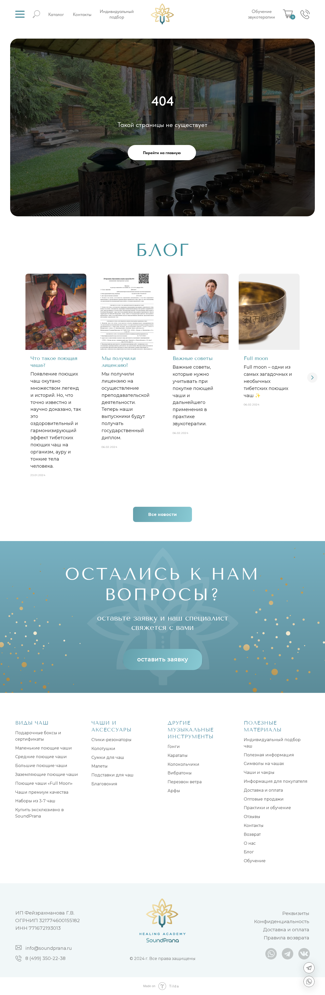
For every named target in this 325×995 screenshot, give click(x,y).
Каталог (56, 14)
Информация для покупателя (275, 781)
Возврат (252, 834)
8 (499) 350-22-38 (45, 958)
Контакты (82, 14)
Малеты (99, 766)
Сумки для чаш (107, 757)
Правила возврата (286, 938)
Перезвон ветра (185, 781)
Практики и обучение (267, 807)
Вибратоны (180, 773)
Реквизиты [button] (295, 913)
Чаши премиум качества (41, 792)
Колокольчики (183, 764)
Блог (249, 852)
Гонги (174, 746)
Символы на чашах (264, 763)
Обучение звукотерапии (261, 14)
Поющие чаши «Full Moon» (44, 783)
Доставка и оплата (263, 790)
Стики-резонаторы (111, 739)
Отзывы (252, 816)
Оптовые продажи (264, 799)
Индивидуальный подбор (117, 14)
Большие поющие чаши (41, 765)
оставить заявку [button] (162, 659)
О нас (250, 843)
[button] (20, 14)
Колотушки (103, 748)
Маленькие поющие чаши (43, 748)
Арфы (174, 790)
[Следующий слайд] (312, 377)
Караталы (178, 755)
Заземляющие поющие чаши (46, 774)
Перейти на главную (162, 152)
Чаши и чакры (259, 772)
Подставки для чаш (112, 775)
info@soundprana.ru (48, 948)
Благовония (104, 783)
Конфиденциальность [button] (281, 921)
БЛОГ (163, 250)
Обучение (255, 860)
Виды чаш (32, 723)
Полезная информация (269, 755)
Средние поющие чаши (41, 756)
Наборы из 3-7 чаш (35, 800)
